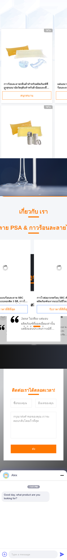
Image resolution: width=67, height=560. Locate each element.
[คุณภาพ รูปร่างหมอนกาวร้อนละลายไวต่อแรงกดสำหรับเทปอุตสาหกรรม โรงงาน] (27, 132)
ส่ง (33, 448)
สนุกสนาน (26, 95)
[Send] (62, 554)
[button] (14, 327)
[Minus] (62, 475)
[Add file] (4, 554)
